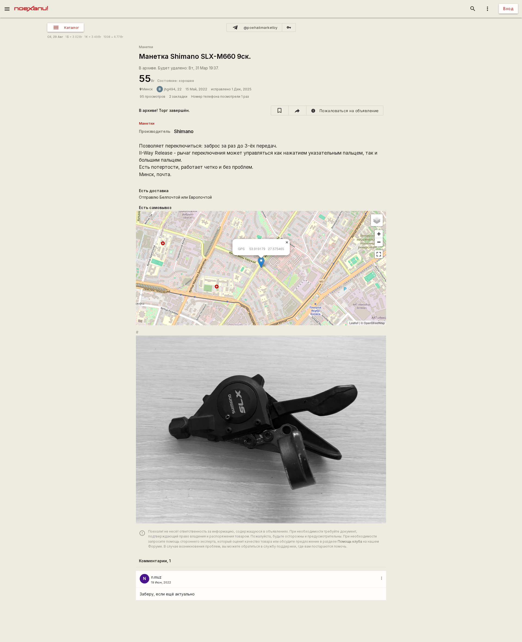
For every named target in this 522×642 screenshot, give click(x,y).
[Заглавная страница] (31, 4)
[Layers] (377, 220)
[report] (344, 110)
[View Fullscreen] (379, 254)
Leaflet (353, 323)
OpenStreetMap (374, 323)
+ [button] (379, 234)
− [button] (379, 242)
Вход (508, 8)
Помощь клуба (350, 541)
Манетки (146, 47)
